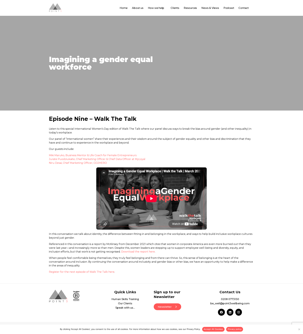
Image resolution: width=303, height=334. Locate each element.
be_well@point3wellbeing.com (230, 303)
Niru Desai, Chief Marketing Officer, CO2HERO (78, 162)
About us (137, 7)
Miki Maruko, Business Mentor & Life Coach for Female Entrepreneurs (93, 155)
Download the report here (138, 251)
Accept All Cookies (213, 329)
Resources (190, 7)
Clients (175, 7)
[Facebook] (221, 312)
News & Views (210, 7)
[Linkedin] (230, 312)
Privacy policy (235, 329)
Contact (243, 7)
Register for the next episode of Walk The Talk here (81, 271)
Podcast (228, 7)
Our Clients (125, 303)
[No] (299, 329)
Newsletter (165, 306)
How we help (156, 7)
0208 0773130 (230, 299)
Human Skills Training (125, 299)
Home (124, 7)
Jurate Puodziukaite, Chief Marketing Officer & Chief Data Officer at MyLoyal (97, 159)
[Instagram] (238, 312)
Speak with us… (125, 307)
